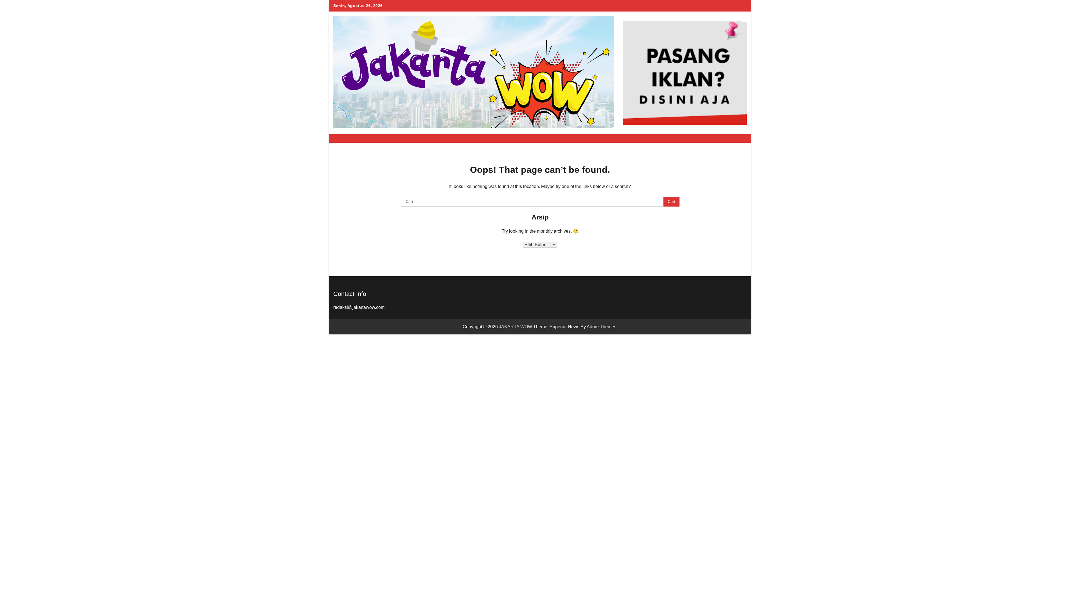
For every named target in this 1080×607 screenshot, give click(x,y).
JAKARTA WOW (515, 326)
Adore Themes (601, 326)
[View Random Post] (730, 138)
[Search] (739, 138)
